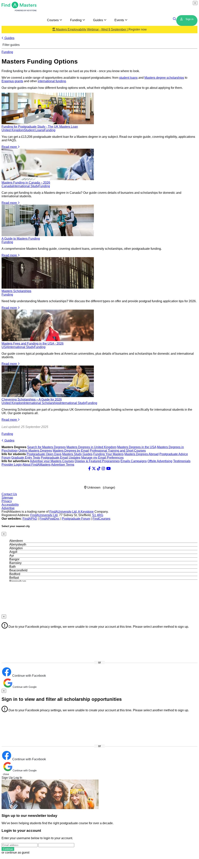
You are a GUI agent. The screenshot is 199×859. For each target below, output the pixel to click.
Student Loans (34, 130)
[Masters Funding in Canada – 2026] (48, 179)
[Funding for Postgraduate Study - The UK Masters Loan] (48, 123)
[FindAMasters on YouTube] (108, 468)
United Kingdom (13, 130)
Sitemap (7, 497)
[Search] (174, 19)
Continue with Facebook (28, 675)
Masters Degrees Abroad (141, 454)
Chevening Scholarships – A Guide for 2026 (32, 399)
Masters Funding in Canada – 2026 (26, 182)
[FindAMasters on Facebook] (89, 468)
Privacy (7, 501)
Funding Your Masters (108, 454)
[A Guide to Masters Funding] (48, 235)
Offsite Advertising (160, 461)
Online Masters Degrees (35, 450)
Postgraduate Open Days (44, 454)
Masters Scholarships (16, 291)
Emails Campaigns (133, 461)
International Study (25, 186)
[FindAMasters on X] (94, 468)
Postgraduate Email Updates (60, 457)
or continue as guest (15, 852)
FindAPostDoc (49, 518)
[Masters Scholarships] (48, 287)
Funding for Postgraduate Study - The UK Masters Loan (40, 126)
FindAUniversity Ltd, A (65, 511)
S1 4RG (97, 515)
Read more (10, 146)
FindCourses (101, 518)
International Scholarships (42, 403)
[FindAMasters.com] (19, 10)
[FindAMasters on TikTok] (98, 468)
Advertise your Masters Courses (52, 461)
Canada (7, 186)
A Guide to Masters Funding (21, 238)
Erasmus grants (12, 81)
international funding (52, 81)
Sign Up (7, 777)
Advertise (8, 508)
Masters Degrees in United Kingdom (91, 447)
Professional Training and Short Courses (118, 450)
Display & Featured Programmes (97, 461)
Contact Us (9, 494)
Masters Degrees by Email (71, 450)
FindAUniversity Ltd (44, 515)
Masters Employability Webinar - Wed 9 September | (101, 29)
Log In (18, 777)
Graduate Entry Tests (25, 457)
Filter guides (11, 44)
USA (5, 347)
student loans (128, 77)
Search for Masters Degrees (46, 447)
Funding (7, 52)
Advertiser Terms (62, 464)
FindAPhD (30, 518)
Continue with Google (25, 686)
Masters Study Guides (77, 454)
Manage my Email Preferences (102, 457)
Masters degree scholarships (164, 77)
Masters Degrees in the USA (136, 447)
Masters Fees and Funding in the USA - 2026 (33, 343)
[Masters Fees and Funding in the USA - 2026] (48, 340)
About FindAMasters (36, 464)
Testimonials (181, 461)
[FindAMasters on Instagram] (103, 468)
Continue (8, 849)
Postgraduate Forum (76, 518)
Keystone (87, 511)
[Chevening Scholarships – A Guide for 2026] (48, 396)
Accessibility (10, 504)
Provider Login (12, 464)
